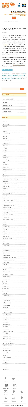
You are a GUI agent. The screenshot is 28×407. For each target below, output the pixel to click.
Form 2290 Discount (7, 207)
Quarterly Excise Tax (7, 317)
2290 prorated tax (6, 145)
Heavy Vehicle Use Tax (7, 238)
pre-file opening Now (7, 302)
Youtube (5, 394)
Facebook (5, 381)
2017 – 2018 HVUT (6, 124)
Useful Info (5, 367)
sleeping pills (13, 78)
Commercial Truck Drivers (13, 75)
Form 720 (4, 222)
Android (13, 394)
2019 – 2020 (5, 126)
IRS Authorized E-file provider (8, 260)
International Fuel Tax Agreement (9, 257)
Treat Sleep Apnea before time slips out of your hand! (14, 29)
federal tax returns (6, 186)
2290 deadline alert (6, 129)
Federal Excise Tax (6, 181)
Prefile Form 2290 (6, 305)
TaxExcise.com (6, 291)
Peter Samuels (8, 80)
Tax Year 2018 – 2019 (7, 333)
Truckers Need (15, 73)
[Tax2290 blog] (8, 7)
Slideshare (14, 401)
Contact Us (17, 14)
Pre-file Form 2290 (6, 300)
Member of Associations (23, 15)
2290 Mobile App (6, 143)
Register (11, 14)
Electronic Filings (6, 176)
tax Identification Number (8, 331)
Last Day (4, 269)
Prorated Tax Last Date (7, 314)
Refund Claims (5, 319)
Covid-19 (4, 155)
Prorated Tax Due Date (7, 312)
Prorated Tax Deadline (7, 310)
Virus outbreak (6, 369)
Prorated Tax (5, 307)
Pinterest (5, 401)
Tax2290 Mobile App (7, 350)
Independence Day (6, 250)
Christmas (5, 150)
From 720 (4, 231)
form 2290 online (6, 217)
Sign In (5, 14)
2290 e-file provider (6, 133)
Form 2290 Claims (6, 108)
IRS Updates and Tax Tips (8, 267)
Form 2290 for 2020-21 (7, 210)
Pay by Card (5, 293)
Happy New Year (6, 236)
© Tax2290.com (7, 405)
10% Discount (5, 122)
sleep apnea (7, 78)
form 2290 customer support (8, 205)
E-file (4, 162)
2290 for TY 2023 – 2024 (7, 141)
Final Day (4, 191)
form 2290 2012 (6, 198)
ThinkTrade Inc (13, 405)
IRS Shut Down (6, 262)
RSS (21, 401)
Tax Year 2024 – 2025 (7, 341)
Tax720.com (5, 286)
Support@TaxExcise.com (18, 12)
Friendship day (6, 229)
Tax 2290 (5, 281)
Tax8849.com (6, 288)
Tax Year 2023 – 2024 (7, 338)
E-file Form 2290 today (7, 169)
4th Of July (5, 148)
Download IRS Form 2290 (8, 99)
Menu (14, 17)
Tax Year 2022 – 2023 (7, 336)
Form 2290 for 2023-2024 (8, 214)
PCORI (4, 298)
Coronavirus (5, 152)
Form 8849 (5, 224)
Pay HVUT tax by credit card (8, 295)
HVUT (4, 241)
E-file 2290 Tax (5, 164)
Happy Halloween (6, 233)
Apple (22, 394)
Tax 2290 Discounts (6, 324)
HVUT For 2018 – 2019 (7, 245)
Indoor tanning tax (6, 252)
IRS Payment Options (7, 111)
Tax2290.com (6, 283)
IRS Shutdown (5, 264)
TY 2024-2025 (5, 362)
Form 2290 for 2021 (6, 212)
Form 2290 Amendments (8, 105)
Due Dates (5, 102)
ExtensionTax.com (7, 279)
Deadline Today (6, 160)
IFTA (3, 248)
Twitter (13, 381)
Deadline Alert (5, 157)
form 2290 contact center (8, 200)
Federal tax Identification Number (9, 183)
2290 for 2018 (5, 138)
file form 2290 (5, 188)
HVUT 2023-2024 (6, 243)
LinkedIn (14, 388)
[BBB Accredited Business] (19, 5)
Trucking (19, 78)
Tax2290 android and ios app (8, 343)
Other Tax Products (7, 276)
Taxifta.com (5, 355)
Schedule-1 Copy (6, 321)
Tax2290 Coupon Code (7, 345)
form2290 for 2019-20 (7, 226)
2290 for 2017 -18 (6, 136)
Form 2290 (5, 195)
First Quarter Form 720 (7, 193)
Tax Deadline (5, 326)
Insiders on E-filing (6, 255)
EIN (3, 174)
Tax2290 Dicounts (6, 348)
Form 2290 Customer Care (8, 202)
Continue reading (6, 69)
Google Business (6, 388)
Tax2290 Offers (6, 352)
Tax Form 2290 (6, 329)
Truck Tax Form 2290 (7, 357)
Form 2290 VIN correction (8, 219)
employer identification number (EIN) (10, 179)
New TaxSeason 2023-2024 (8, 274)
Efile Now (4, 172)
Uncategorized (5, 364)
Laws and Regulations (7, 271)
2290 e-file (5, 131)
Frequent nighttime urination (15, 77)
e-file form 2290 (6, 167)
